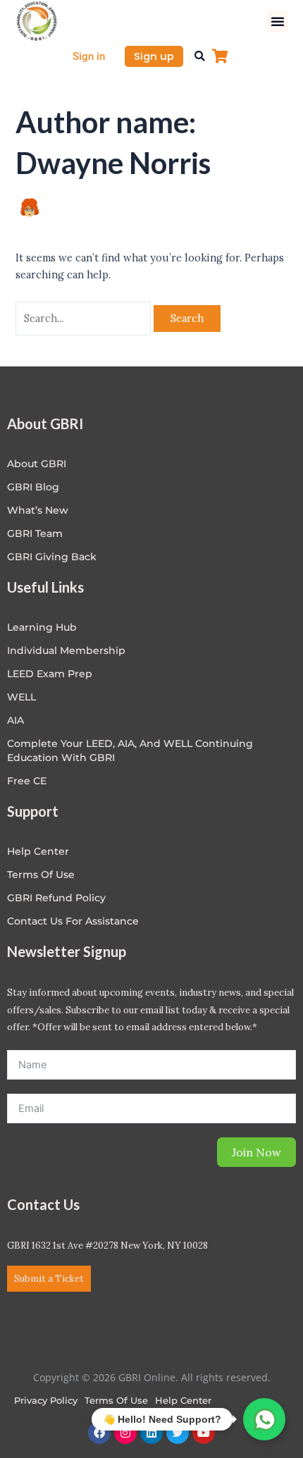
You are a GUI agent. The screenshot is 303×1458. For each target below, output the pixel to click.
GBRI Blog (33, 487)
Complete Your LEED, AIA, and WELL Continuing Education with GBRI (130, 750)
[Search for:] (85, 318)
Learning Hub (42, 627)
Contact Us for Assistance (73, 921)
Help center (38, 851)
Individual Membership (66, 650)
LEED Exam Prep (49, 673)
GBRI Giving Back (52, 556)
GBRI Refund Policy (56, 897)
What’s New (37, 510)
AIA (15, 720)
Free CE (27, 780)
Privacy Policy (46, 1400)
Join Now (256, 1152)
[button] (277, 21)
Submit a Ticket (49, 1279)
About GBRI (36, 463)
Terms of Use (41, 874)
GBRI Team (35, 533)
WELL (21, 697)
